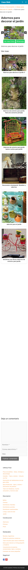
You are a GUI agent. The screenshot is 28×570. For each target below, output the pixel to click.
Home (2, 7)
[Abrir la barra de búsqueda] (22, 2)
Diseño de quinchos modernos (11, 538)
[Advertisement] (14, 280)
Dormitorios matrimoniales (10, 509)
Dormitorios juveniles (9, 507)
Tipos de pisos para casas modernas (13, 540)
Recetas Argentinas (8, 536)
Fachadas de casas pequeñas (11, 551)
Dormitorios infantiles (9, 504)
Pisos (4, 526)
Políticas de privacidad (18, 567)
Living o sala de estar (9, 511)
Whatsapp (20, 41)
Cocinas (5, 502)
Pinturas (5, 524)
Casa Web (5, 2)
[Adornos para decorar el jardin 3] (25, 34)
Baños (4, 500)
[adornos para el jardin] (2, 34)
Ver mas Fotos (9, 41)
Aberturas (6, 522)
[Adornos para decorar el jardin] (14, 39)
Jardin (4, 514)
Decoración (10, 7)
